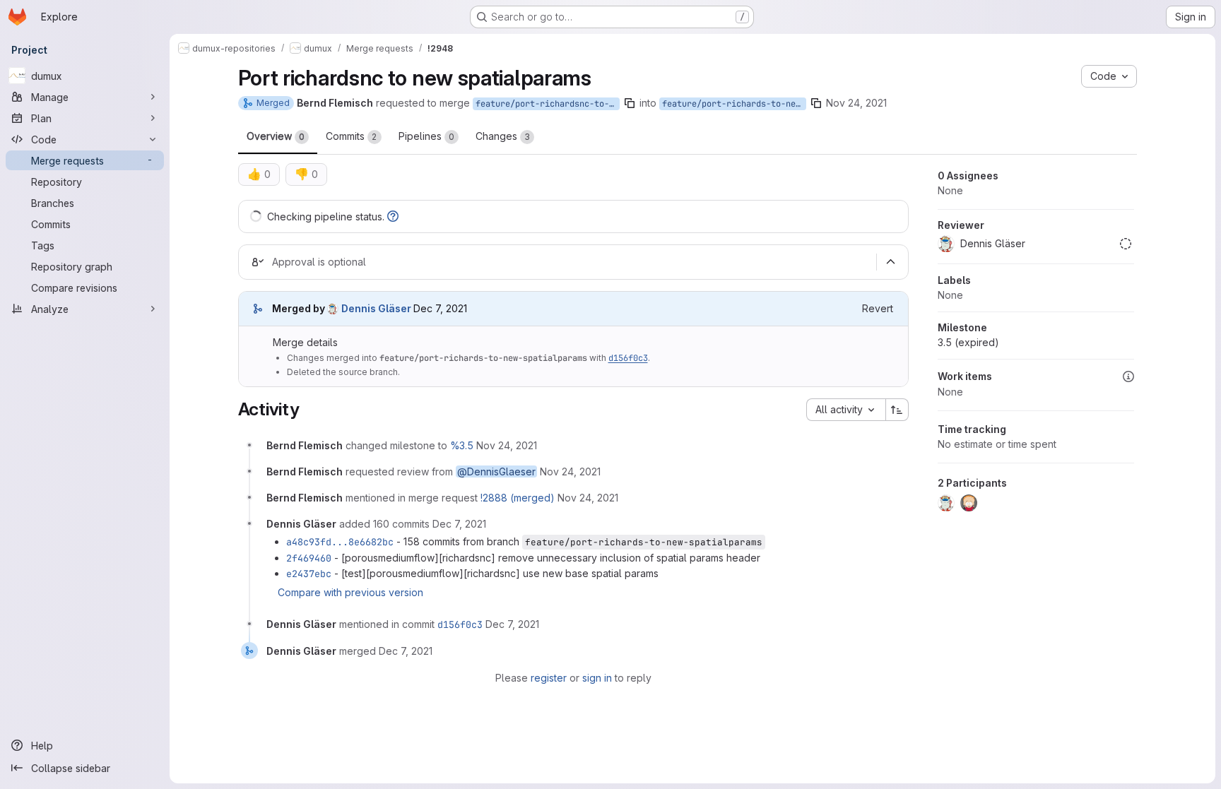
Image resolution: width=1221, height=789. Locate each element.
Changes (503, 136)
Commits (351, 136)
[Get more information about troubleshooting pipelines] (393, 216)
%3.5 (461, 445)
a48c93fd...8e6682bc (340, 541)
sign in (597, 678)
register (549, 678)
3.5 (968, 342)
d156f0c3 (628, 358)
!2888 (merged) (517, 498)
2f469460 (308, 558)
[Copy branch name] (629, 103)
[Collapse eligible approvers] (891, 262)
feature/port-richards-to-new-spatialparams (734, 103)
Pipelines (426, 136)
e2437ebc (308, 573)
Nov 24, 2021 (856, 103)
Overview (276, 136)
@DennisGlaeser (496, 471)
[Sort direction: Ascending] (897, 409)
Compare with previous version (350, 592)
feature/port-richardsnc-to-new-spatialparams (548, 103)
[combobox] (845, 409)
